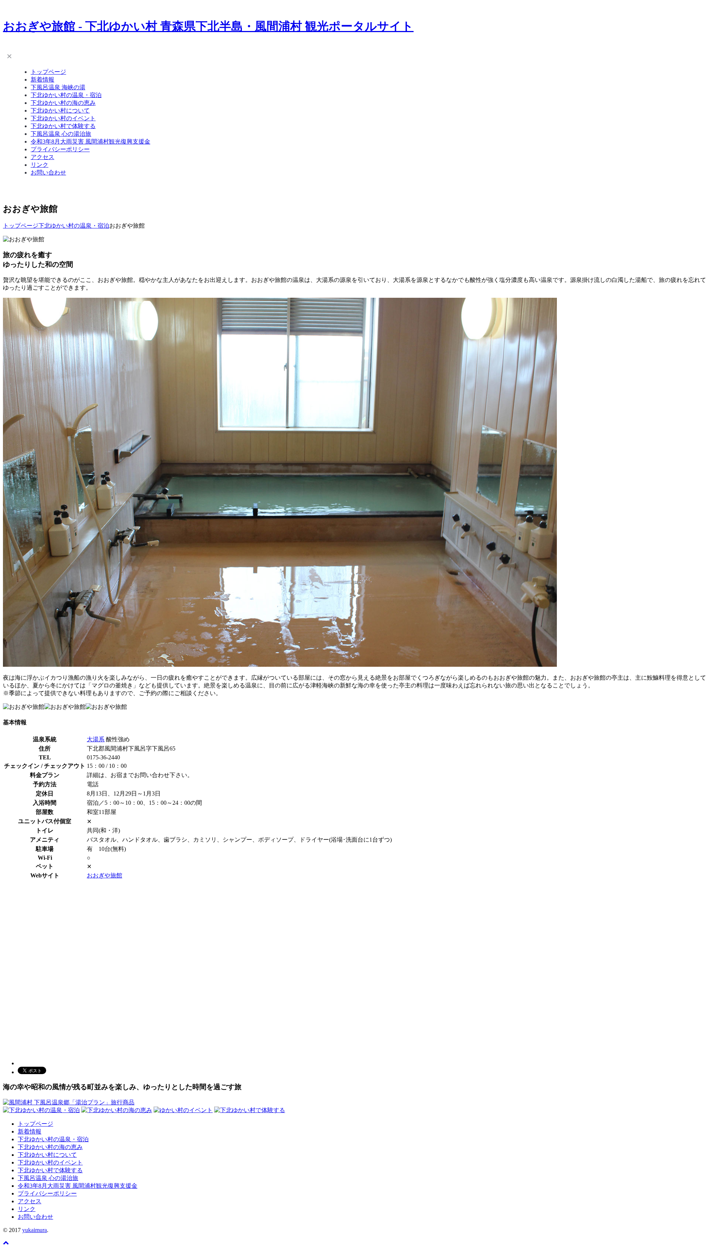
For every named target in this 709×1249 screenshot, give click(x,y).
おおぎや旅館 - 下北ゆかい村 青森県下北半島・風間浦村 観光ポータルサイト (208, 26)
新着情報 (42, 79)
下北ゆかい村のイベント (63, 118)
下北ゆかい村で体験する (63, 126)
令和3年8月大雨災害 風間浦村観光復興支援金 (90, 141)
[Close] (9, 55)
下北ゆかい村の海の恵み (63, 103)
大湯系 (96, 739)
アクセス (42, 157)
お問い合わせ (48, 172)
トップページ (48, 72)
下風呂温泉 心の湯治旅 (61, 134)
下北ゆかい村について (60, 110)
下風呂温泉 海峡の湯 (58, 87)
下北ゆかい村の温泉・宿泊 (66, 95)
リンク (39, 165)
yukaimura (34, 1230)
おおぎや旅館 (104, 875)
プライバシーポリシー (60, 149)
